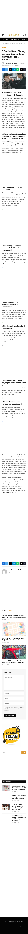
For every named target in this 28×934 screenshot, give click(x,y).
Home (5, 926)
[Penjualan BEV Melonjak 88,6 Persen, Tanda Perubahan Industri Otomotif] (14, 652)
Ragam (3, 47)
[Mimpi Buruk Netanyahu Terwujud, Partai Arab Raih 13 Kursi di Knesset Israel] (6, 788)
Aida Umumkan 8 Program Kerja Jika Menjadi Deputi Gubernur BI (13, 639)
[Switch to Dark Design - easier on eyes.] (23, 35)
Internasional (15, 39)
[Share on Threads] (21, 69)
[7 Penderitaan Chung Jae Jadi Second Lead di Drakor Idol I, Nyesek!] (14, 81)
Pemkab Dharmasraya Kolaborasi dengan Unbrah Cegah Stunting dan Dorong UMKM (19, 818)
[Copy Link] (24, 69)
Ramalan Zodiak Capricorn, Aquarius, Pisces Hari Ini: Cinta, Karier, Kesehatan (14, 616)
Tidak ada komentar (7, 65)
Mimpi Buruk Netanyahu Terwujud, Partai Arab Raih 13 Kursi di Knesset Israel (19, 787)
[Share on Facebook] (3, 69)
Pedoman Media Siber (14, 926)
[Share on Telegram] (14, 69)
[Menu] (3, 35)
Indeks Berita (15, 930)
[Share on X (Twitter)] (6, 69)
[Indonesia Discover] (14, 35)
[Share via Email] (10, 69)
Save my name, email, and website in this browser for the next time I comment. (14, 708)
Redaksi (23, 926)
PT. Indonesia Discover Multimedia (15, 928)
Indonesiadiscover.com (14, 922)
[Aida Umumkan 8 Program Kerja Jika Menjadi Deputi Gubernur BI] (14, 629)
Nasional (6, 39)
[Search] (25, 35)
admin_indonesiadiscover (11, 63)
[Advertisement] (14, 16)
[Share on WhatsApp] (17, 69)
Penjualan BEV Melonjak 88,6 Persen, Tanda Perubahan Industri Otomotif (13, 661)
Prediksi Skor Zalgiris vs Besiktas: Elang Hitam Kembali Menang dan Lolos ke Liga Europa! (19, 807)
